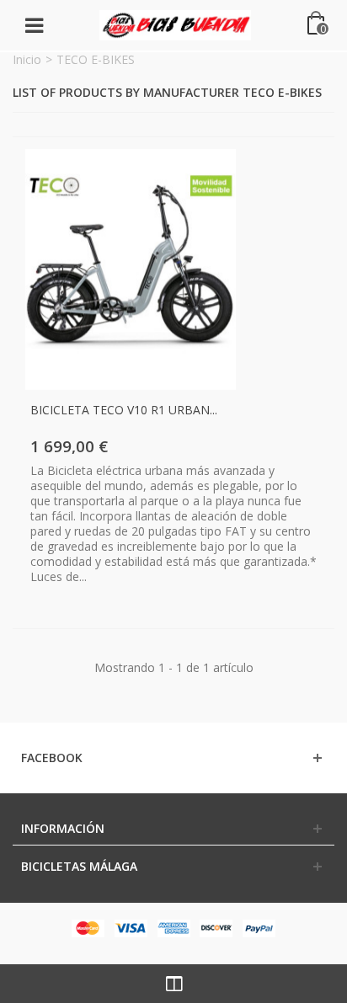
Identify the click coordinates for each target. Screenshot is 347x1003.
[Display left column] (173, 983)
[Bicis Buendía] (175, 24)
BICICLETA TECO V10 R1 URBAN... (123, 410)
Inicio (27, 59)
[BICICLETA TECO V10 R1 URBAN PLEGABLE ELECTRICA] (130, 269)
